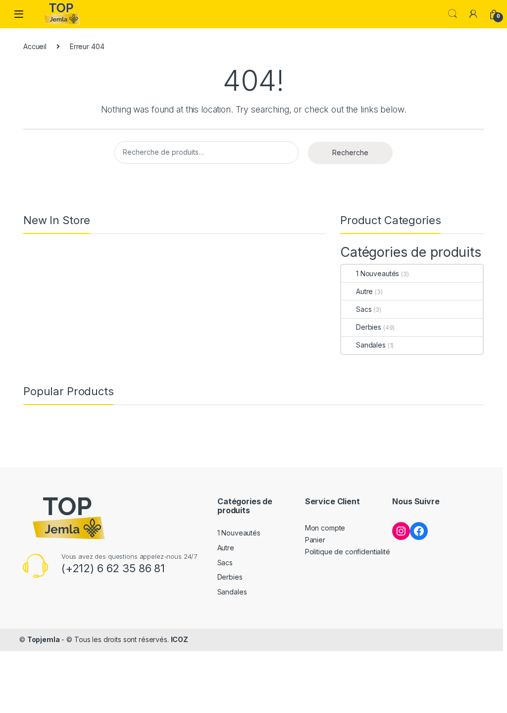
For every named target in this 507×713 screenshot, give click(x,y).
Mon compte (325, 528)
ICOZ (179, 639)
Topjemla (43, 639)
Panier (315, 539)
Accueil (35, 46)
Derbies (368, 327)
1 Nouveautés (377, 273)
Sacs (363, 309)
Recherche (350, 152)
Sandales (371, 345)
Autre (364, 291)
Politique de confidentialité (347, 551)
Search (452, 13)
